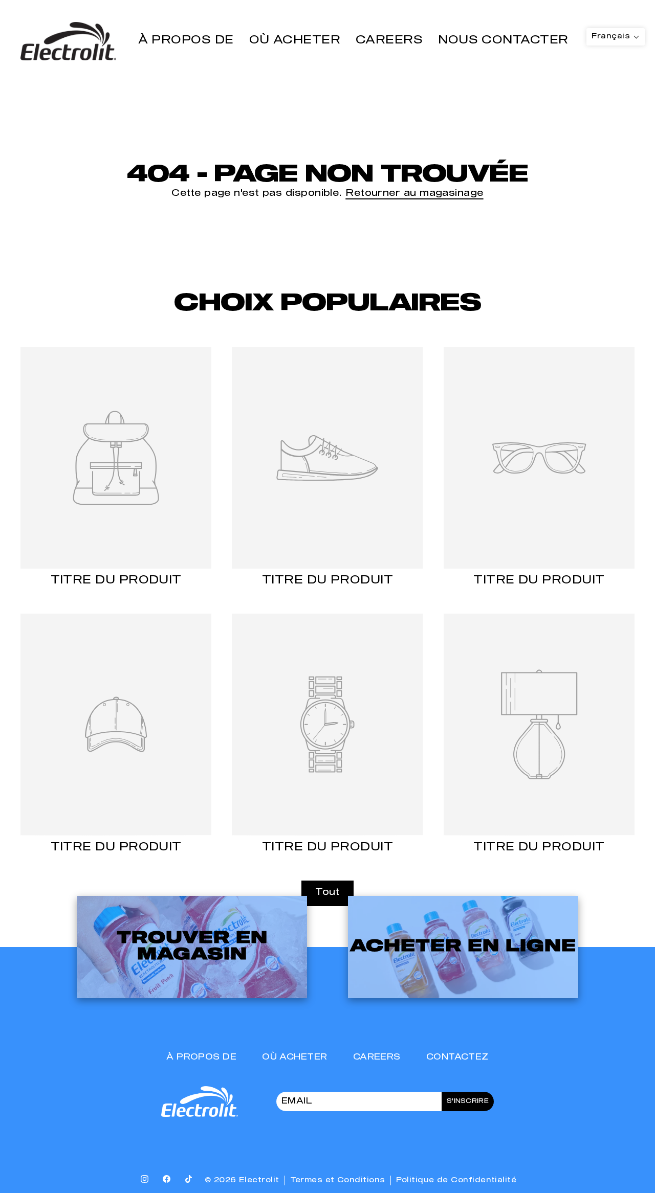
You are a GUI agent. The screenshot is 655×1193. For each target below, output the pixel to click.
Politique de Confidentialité (456, 1180)
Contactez (457, 1057)
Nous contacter (503, 40)
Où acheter (295, 40)
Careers (389, 40)
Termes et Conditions (337, 1180)
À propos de (186, 40)
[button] (615, 37)
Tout (327, 892)
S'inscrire (468, 1101)
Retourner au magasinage (414, 193)
